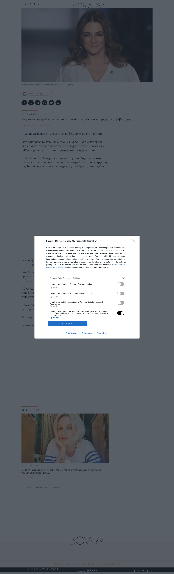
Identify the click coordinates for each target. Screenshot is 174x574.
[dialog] (87, 287)
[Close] (134, 241)
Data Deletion (71, 333)
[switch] (120, 284)
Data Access (87, 333)
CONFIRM (67, 323)
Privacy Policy (102, 333)
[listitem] (87, 278)
